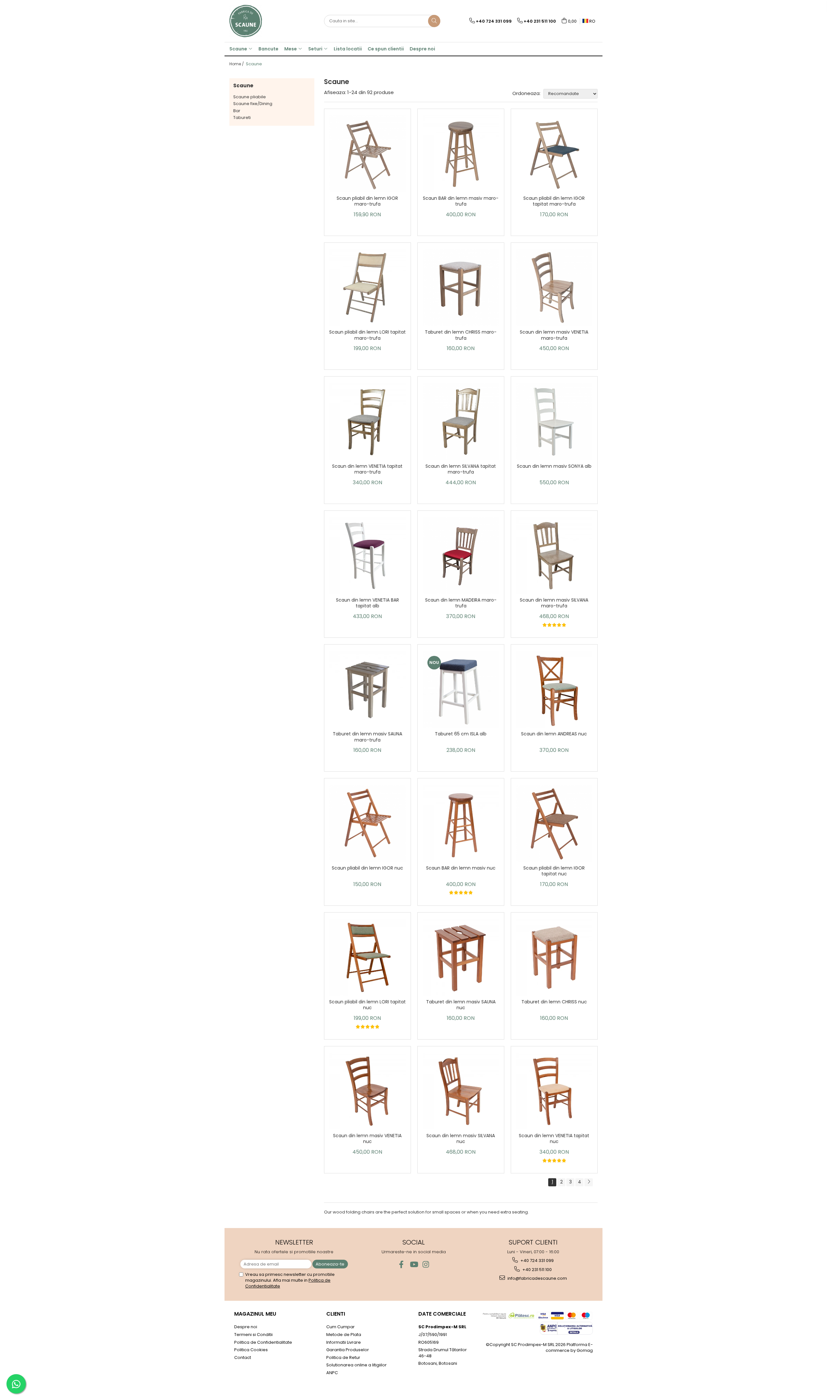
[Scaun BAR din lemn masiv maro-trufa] (461, 153)
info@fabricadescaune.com (537, 1278)
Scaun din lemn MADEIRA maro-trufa (461, 603)
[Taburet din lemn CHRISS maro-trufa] (461, 287)
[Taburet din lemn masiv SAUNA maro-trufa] (367, 689)
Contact (242, 1357)
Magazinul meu (255, 1314)
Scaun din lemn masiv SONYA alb (554, 466)
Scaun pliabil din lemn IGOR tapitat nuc (554, 871)
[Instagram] (426, 1264)
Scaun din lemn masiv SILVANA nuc (460, 1139)
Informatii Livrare (343, 1342)
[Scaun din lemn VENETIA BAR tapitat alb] (367, 555)
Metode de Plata (343, 1334)
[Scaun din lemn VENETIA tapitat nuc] (554, 1091)
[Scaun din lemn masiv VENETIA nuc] (367, 1091)
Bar (236, 111)
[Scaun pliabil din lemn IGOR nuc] (367, 823)
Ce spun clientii (386, 49)
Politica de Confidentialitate (263, 1342)
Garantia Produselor (347, 1350)
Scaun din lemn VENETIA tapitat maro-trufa (367, 469)
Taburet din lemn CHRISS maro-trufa (461, 335)
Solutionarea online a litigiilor (356, 1365)
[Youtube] (413, 1264)
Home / (237, 64)
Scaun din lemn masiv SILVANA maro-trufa (554, 603)
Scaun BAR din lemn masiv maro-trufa (460, 201)
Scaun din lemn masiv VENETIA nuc (367, 1139)
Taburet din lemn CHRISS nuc (554, 1002)
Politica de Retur (343, 1357)
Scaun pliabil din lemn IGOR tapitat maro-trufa (554, 201)
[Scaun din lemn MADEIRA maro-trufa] (461, 555)
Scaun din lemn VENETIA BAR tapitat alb (367, 603)
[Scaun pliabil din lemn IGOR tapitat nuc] (554, 823)
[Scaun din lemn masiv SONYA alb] (554, 421)
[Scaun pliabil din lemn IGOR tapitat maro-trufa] (554, 153)
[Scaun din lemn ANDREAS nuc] (554, 689)
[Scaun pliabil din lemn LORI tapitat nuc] (367, 957)
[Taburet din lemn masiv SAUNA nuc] (461, 957)
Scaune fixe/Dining (252, 104)
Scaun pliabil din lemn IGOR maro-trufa (367, 201)
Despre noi (422, 49)
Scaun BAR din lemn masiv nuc (461, 868)
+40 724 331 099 (536, 1260)
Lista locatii (348, 49)
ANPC (332, 1373)
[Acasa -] (261, 21)
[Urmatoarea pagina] (588, 1182)
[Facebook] (401, 1264)
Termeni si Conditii (253, 1334)
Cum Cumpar (340, 1327)
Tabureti (242, 117)
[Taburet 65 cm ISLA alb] (461, 689)
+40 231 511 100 (536, 1269)
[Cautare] (434, 21)
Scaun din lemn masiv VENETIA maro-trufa (554, 335)
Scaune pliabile (249, 97)
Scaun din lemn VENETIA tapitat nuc (554, 1139)
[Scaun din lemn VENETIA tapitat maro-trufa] (367, 421)
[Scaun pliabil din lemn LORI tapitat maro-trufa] (367, 287)
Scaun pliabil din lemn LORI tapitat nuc (367, 1005)
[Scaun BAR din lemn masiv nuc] (461, 823)
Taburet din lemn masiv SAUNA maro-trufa (367, 737)
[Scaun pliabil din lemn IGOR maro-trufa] (367, 153)
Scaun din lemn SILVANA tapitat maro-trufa (460, 469)
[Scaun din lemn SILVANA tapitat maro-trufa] (461, 421)
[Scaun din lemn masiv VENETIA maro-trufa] (554, 287)
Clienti (335, 1314)
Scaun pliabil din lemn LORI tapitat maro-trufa (367, 335)
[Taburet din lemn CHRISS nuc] (554, 957)
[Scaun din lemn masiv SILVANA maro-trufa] (554, 555)
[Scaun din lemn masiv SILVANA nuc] (461, 1091)
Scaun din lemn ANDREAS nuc (554, 734)
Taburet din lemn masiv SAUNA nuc (461, 1005)
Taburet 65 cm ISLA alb (461, 734)
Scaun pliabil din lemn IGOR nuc (367, 868)
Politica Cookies (251, 1350)
